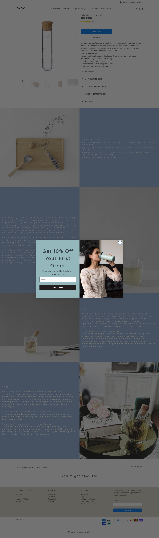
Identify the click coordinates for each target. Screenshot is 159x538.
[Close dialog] (120, 242)
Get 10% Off (58, 287)
